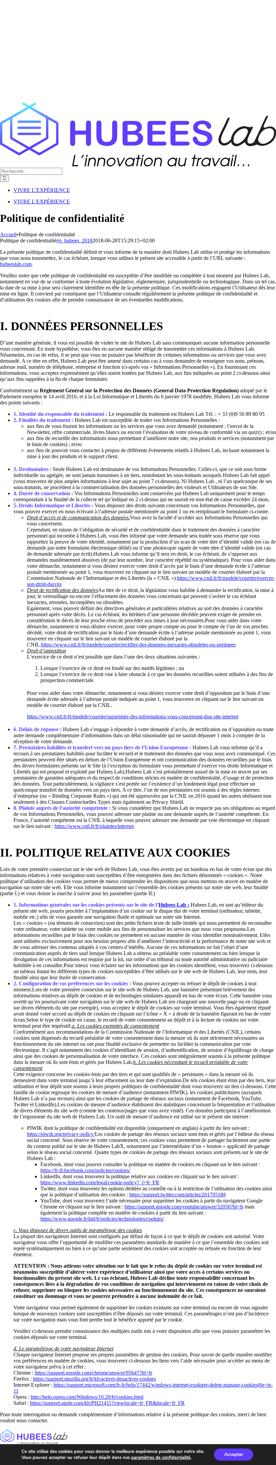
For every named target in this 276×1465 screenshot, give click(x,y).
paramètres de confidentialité (161, 1458)
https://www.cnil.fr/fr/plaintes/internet (94, 826)
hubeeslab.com (16, 264)
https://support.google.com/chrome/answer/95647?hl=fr (93, 1373)
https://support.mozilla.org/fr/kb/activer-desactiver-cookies (94, 1379)
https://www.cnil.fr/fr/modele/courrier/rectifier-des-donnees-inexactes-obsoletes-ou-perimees (138, 644)
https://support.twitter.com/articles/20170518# (177, 1194)
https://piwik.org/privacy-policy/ (61, 1134)
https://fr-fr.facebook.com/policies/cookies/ (85, 1170)
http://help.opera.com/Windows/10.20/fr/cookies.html (87, 1397)
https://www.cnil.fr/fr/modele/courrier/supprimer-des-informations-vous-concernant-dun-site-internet (132, 716)
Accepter (233, 1454)
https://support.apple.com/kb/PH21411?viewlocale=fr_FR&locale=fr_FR (107, 1403)
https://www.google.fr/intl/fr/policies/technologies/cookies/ (102, 1219)
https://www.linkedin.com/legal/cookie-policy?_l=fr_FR (99, 1182)
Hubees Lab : (174, 905)
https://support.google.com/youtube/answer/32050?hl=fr (184, 1207)
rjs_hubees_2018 (75, 240)
